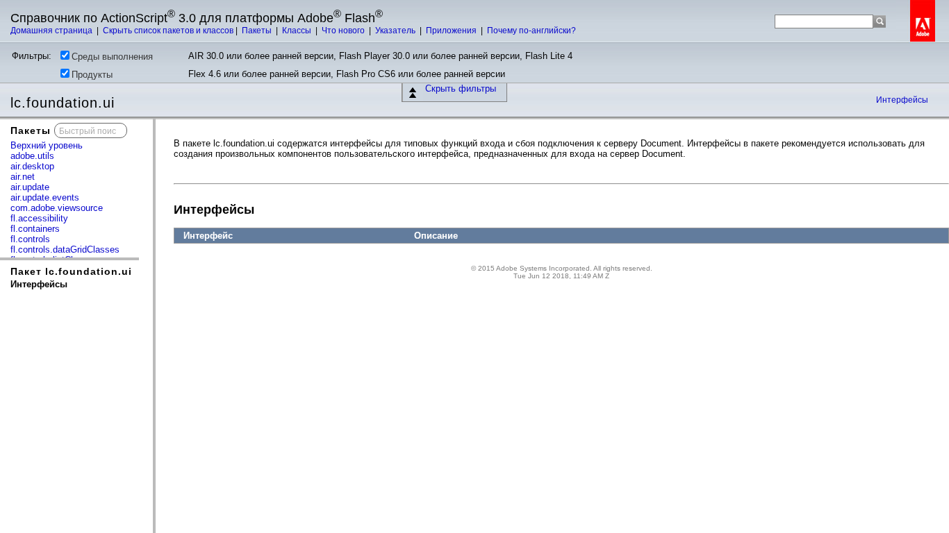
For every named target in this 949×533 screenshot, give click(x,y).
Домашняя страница (52, 30)
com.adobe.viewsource (56, 208)
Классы (297, 30)
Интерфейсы (902, 100)
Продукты (92, 74)
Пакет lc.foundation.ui (71, 271)
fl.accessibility (39, 218)
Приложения (452, 30)
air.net (22, 176)
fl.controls (30, 239)
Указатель (396, 30)
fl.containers (35, 228)
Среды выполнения (112, 56)
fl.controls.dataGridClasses (64, 249)
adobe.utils (32, 156)
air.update (29, 187)
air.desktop (32, 166)
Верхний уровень (46, 145)
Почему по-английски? (531, 30)
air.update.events (44, 197)
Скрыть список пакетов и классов (168, 30)
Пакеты (258, 30)
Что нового (344, 30)
